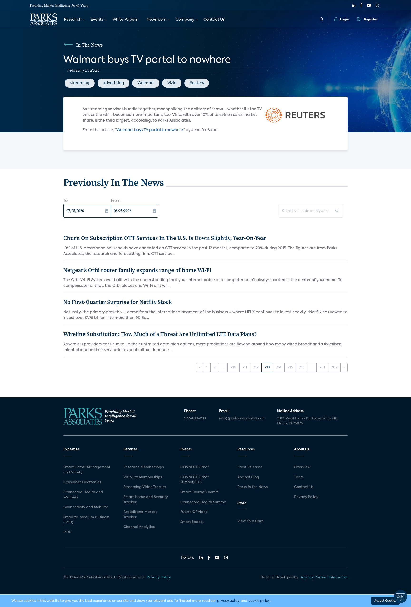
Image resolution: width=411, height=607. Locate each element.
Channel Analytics (139, 527)
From (116, 201)
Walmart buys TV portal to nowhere (150, 130)
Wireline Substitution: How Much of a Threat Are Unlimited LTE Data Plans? (160, 334)
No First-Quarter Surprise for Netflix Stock (117, 302)
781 (322, 367)
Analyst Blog (248, 477)
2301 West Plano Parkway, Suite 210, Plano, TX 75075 (307, 421)
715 (290, 367)
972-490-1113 (195, 418)
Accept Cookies (385, 600)
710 (233, 367)
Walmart (145, 83)
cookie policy (259, 600)
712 (256, 367)
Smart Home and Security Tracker (145, 499)
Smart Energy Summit (199, 492)
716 (302, 367)
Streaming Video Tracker (144, 487)
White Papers (124, 20)
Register (370, 19)
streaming (79, 83)
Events (97, 20)
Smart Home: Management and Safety (86, 470)
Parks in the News (252, 487)
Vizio (171, 83)
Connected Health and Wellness (83, 495)
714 (279, 367)
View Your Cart (250, 521)
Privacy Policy (306, 497)
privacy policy (228, 600)
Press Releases (250, 467)
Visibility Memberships (142, 477)
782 (334, 367)
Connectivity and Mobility (85, 507)
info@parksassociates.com (242, 418)
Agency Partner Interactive (324, 577)
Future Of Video (194, 512)
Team (299, 477)
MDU (67, 532)
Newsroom (156, 20)
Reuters (197, 83)
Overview (302, 467)
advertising (113, 83)
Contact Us (214, 20)
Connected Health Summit (203, 502)
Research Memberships (143, 467)
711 (244, 367)
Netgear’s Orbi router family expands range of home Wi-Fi (137, 270)
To (65, 201)
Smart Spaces (192, 522)
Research (73, 20)
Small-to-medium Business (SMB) (86, 520)
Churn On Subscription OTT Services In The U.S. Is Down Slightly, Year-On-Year (164, 238)
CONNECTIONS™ (194, 467)
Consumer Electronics (82, 482)
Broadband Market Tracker (140, 514)
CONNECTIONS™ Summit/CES (194, 480)
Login (344, 19)
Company (185, 20)
